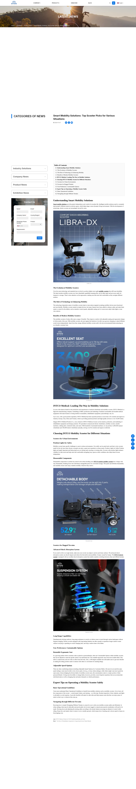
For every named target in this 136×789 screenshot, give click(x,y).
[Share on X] (69, 122)
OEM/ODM (74, 3)
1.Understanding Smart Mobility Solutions (67, 168)
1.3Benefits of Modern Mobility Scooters (66, 175)
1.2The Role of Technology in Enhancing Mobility (69, 172)
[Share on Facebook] (66, 122)
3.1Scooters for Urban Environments (65, 182)
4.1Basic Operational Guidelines (64, 191)
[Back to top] (133, 448)
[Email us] (133, 444)
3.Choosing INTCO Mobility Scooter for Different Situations (73, 179)
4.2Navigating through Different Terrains (66, 193)
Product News (28, 25)
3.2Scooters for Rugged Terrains (64, 184)
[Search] (109, 3)
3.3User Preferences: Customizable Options (67, 186)
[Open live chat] (133, 436)
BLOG (90, 3)
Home (13, 25)
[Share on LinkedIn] (72, 122)
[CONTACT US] (113, 3)
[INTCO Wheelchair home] (14, 3)
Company (19, 25)
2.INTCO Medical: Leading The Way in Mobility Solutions (72, 177)
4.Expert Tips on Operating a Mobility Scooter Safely (71, 189)
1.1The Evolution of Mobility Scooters (66, 170)
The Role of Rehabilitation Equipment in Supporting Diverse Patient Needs (73, 721)
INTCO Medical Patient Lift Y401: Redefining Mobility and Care (70, 719)
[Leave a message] (133, 440)
